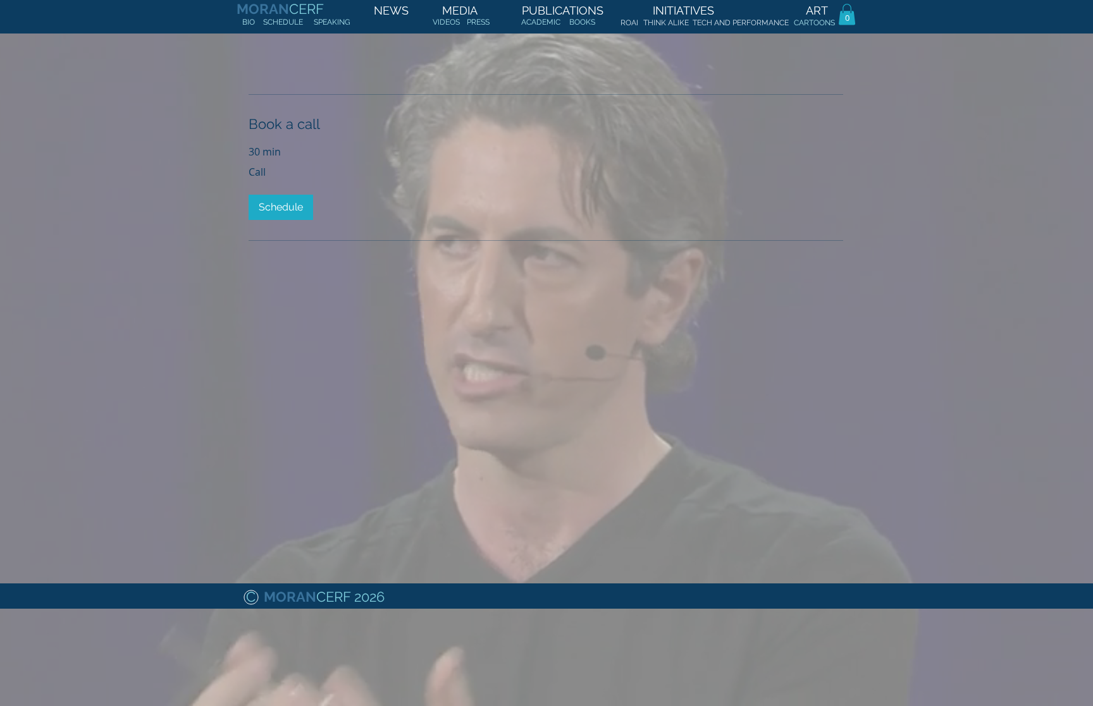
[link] (546, 124)
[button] (847, 14)
